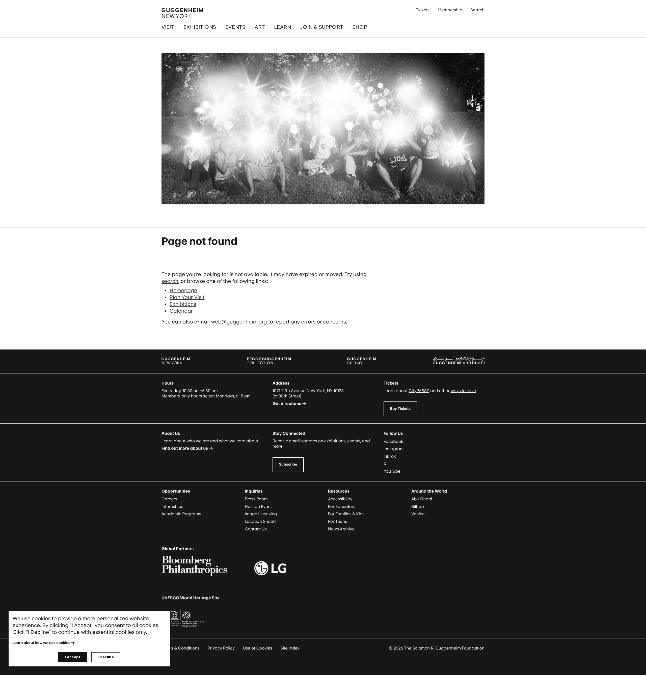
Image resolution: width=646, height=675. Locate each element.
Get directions (287, 403)
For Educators (341, 506)
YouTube (392, 471)
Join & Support (321, 27)
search (170, 281)
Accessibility (340, 498)
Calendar (181, 311)
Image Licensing (261, 513)
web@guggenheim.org (239, 322)
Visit (168, 27)
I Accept (72, 657)
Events (235, 27)
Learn (282, 27)
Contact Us (256, 528)
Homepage (183, 290)
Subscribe (288, 464)
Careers (169, 498)
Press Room (256, 498)
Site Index (290, 648)
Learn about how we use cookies (41, 643)
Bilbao (417, 506)
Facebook (393, 441)
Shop (360, 27)
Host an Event (258, 506)
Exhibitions (199, 27)
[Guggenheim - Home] (182, 13)
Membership (450, 9)
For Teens (337, 521)
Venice (418, 513)
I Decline (106, 657)
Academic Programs (181, 513)
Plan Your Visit (187, 297)
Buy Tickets (400, 409)
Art (260, 27)
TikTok (390, 456)
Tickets (423, 9)
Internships (172, 506)
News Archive (341, 528)
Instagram (394, 448)
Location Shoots (261, 521)
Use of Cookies (257, 648)
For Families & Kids (346, 513)
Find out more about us (185, 448)
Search (477, 9)
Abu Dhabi (421, 498)
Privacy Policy (221, 648)
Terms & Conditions (181, 648)
